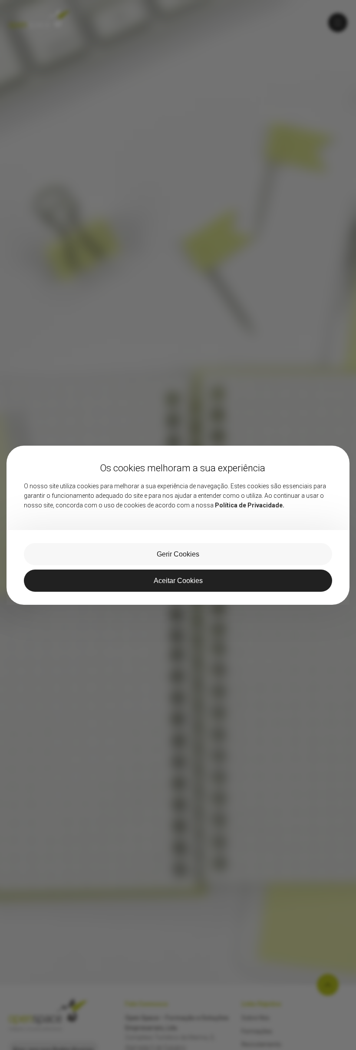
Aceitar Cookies (178, 580)
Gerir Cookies (178, 554)
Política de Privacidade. (249, 505)
